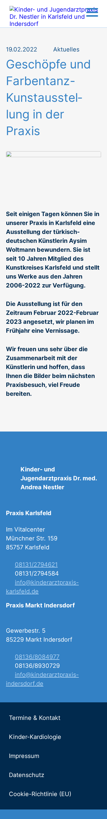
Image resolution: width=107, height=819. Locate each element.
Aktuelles (66, 49)
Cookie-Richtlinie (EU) (40, 794)
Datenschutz (26, 775)
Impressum (24, 755)
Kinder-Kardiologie (35, 736)
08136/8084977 (37, 656)
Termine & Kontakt (34, 717)
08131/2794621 (36, 564)
